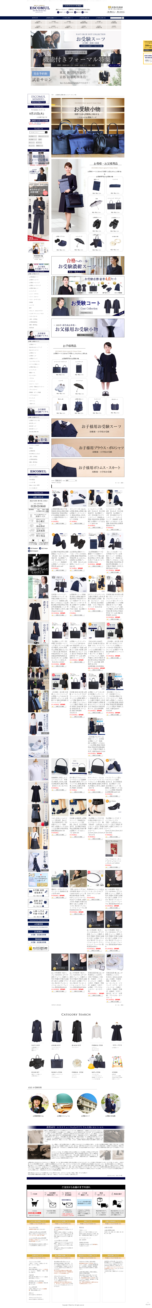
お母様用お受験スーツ (51, 17)
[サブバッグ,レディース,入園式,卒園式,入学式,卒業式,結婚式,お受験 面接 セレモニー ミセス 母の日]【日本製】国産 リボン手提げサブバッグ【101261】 (96, 601)
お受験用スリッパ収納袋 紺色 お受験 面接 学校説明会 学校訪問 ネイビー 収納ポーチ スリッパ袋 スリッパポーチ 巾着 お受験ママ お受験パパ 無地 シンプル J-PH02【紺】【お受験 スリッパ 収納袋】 (78, 603)
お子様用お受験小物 (100, 17)
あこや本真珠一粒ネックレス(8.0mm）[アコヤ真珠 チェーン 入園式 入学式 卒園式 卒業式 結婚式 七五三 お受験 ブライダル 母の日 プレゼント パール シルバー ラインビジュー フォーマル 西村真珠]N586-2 (95, 938)
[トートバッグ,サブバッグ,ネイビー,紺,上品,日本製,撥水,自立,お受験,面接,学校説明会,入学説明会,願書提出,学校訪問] (96, 592)
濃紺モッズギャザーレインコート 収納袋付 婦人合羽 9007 (59, 891)
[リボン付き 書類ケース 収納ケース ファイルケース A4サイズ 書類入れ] (96, 549)
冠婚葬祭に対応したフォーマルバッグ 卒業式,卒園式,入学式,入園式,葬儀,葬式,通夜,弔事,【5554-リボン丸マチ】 (59, 782)
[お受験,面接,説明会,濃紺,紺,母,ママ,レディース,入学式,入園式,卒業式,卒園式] (113, 775)
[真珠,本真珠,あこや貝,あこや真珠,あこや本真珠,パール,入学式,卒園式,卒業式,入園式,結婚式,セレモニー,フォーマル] (113, 887)
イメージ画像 (99, 21)
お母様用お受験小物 (84, 17)
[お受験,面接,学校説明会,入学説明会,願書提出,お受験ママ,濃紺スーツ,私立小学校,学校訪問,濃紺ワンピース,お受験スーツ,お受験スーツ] (60, 639)
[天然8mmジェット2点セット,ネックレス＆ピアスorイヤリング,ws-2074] (95, 887)
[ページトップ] (148, 1304)
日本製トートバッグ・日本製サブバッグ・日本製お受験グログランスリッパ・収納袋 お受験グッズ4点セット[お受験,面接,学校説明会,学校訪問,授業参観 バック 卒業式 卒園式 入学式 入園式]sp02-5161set (60, 603)
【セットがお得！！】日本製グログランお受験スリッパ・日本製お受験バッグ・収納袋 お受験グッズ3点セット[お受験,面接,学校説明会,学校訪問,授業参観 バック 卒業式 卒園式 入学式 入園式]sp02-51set (114, 560)
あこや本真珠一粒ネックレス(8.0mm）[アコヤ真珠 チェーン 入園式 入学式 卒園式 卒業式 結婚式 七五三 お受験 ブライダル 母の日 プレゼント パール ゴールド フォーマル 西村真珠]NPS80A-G (113, 938)
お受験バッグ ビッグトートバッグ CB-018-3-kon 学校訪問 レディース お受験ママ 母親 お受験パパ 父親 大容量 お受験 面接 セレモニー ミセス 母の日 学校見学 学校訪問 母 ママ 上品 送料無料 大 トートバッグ (78, 650)
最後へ (122, 482)
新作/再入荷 (35, 17)
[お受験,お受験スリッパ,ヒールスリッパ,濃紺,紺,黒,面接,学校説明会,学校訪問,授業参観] (96, 506)
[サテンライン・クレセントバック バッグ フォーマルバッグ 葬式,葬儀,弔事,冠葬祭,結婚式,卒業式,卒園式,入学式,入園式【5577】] (96, 775)
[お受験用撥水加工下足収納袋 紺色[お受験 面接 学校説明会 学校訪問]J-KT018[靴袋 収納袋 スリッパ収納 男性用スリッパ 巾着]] (60, 506)
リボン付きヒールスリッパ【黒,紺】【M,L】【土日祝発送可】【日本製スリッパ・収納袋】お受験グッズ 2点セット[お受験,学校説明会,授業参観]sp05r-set (60, 824)
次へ (119, 482)
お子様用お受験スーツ (68, 17)
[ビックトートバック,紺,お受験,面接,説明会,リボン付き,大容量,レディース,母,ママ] (96, 689)
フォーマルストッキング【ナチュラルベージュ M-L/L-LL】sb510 (113, 861)
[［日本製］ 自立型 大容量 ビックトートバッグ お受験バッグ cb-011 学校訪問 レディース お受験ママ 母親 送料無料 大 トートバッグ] (60, 689)
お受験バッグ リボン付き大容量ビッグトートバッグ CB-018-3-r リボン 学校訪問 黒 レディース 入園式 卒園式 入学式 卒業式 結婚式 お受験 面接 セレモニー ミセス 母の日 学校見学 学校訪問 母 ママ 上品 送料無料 (96, 700)
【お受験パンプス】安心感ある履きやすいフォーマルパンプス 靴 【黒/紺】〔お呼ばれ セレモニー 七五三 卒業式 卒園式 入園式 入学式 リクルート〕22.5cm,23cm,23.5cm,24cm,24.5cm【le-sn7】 (100, 826)
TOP (52, 94)
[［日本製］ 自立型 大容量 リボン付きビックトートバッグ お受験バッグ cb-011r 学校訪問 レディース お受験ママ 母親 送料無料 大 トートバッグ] (114, 639)
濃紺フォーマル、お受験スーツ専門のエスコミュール (40, 21)
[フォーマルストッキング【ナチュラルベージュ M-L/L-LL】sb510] (113, 856)
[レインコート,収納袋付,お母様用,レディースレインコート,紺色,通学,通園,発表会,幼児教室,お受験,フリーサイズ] (60, 887)
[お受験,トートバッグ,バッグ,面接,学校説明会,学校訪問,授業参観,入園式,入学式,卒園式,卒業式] (78, 639)
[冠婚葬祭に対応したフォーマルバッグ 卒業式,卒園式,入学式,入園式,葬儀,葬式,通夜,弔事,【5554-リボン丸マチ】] (60, 775)
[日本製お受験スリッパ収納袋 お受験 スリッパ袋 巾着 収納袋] (78, 592)
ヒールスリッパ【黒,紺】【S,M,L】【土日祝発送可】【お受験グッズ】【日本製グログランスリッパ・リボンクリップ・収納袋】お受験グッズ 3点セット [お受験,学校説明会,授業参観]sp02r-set (114, 517)
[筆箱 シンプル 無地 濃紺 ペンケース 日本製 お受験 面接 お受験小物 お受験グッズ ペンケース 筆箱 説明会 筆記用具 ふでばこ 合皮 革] (78, 506)
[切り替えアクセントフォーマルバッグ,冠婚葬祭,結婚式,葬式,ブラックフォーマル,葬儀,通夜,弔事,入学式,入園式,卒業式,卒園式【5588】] (78, 775)
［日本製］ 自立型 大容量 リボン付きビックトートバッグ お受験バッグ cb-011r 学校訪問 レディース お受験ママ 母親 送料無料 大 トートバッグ (114, 648)
